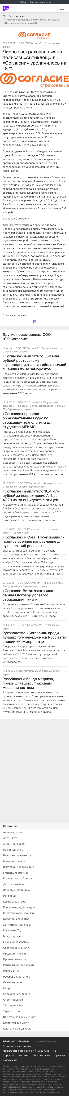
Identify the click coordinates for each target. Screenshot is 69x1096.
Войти (23, 2)
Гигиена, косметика (15, 872)
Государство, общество (18, 878)
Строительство (13, 999)
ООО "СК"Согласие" (30, 43)
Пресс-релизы (16, 16)
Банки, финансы (12, 586)
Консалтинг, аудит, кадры (19, 907)
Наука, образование (41, 405)
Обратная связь (41, 1055)
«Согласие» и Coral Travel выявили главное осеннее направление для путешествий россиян (34, 541)
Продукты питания (15, 953)
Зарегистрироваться (40, 2)
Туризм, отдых (37, 486)
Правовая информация (49, 1092)
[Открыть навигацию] (61, 8)
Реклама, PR (11, 970)
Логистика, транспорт (17, 924)
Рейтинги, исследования (18, 965)
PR (4, 16)
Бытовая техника (14, 861)
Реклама (23, 1055)
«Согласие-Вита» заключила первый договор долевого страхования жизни (28, 595)
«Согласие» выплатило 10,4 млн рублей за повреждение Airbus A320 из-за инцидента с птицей (31, 495)
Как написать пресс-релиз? (18, 1050)
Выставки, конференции (18, 866)
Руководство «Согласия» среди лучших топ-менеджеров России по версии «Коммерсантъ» (34, 637)
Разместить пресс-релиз (17, 1046)
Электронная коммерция (19, 1017)
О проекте (8, 1055)
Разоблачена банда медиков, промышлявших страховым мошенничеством (28, 683)
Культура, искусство (16, 918)
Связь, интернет (13, 982)
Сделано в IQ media (45, 1041)
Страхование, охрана (15, 351)
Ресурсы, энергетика (16, 976)
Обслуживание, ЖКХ (16, 947)
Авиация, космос (53, 483)
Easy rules (43, 1050)
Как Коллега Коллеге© (17, 1028)
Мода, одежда (12, 936)
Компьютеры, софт (15, 901)
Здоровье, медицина (16, 890)
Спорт (7, 988)
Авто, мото (10, 838)
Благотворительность (17, 855)
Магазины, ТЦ (12, 930)
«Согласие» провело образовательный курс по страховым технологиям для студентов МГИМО (28, 420)
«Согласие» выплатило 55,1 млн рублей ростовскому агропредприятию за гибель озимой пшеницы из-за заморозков (34, 362)
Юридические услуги (16, 1022)
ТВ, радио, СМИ (13, 1005)
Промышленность (52, 348)
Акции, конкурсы (53, 582)
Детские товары (13, 884)
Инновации (22, 405)
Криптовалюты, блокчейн (19, 913)
